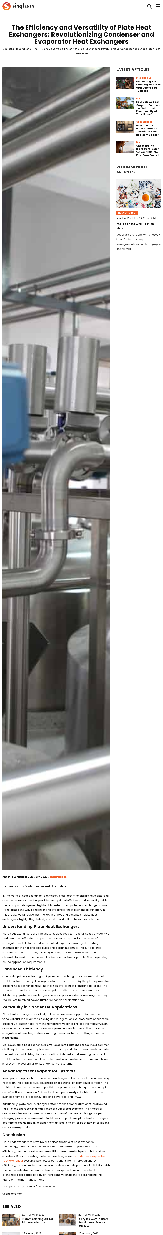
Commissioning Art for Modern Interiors (37, 1221)
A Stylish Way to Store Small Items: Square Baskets (93, 1222)
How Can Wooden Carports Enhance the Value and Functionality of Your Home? (148, 108)
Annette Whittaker (14, 877)
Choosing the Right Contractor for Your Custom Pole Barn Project (147, 150)
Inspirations (58, 877)
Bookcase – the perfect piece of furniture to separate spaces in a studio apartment (138, 228)
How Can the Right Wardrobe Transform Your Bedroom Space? (147, 130)
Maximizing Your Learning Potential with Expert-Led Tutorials (148, 86)
